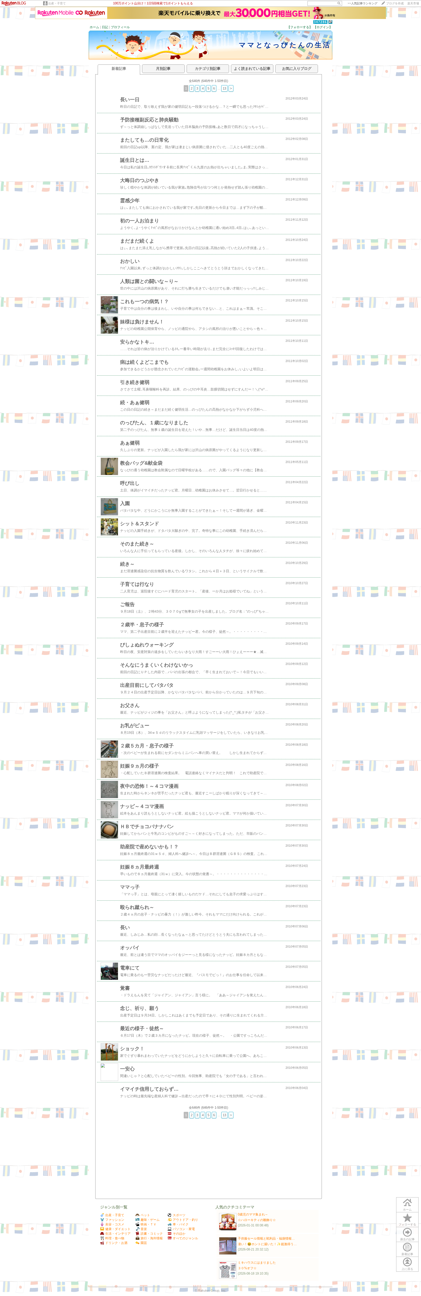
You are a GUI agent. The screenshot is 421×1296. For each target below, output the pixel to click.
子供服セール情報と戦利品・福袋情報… (266, 1238)
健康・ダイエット (118, 1229)
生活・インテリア (118, 1233)
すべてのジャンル (185, 1238)
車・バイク (181, 1224)
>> (362, 3)
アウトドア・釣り (185, 1220)
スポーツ (179, 1215)
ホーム (94, 27)
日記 (105, 27)
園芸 (144, 1243)
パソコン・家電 (184, 1229)
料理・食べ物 (114, 1238)
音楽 (144, 1229)
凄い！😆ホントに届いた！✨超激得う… (267, 1244)
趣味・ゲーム (150, 1220)
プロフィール (120, 27)
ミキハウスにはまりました (257, 1262)
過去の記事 (407, 1239)
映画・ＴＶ (148, 1224)
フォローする (407, 1224)
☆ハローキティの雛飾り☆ (257, 1220)
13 (224, 88)
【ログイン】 (322, 27)
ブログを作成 (395, 3)
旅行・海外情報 (152, 1238)
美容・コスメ (114, 1224)
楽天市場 (413, 3)
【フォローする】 (299, 27)
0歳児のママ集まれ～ (253, 1214)
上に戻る (407, 1269)
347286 (320, 22)
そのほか (179, 1233)
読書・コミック (152, 1233)
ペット (145, 1215)
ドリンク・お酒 (116, 1243)
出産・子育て (57, 3)
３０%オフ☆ (247, 1268)
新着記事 (407, 1254)
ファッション (114, 1220)
